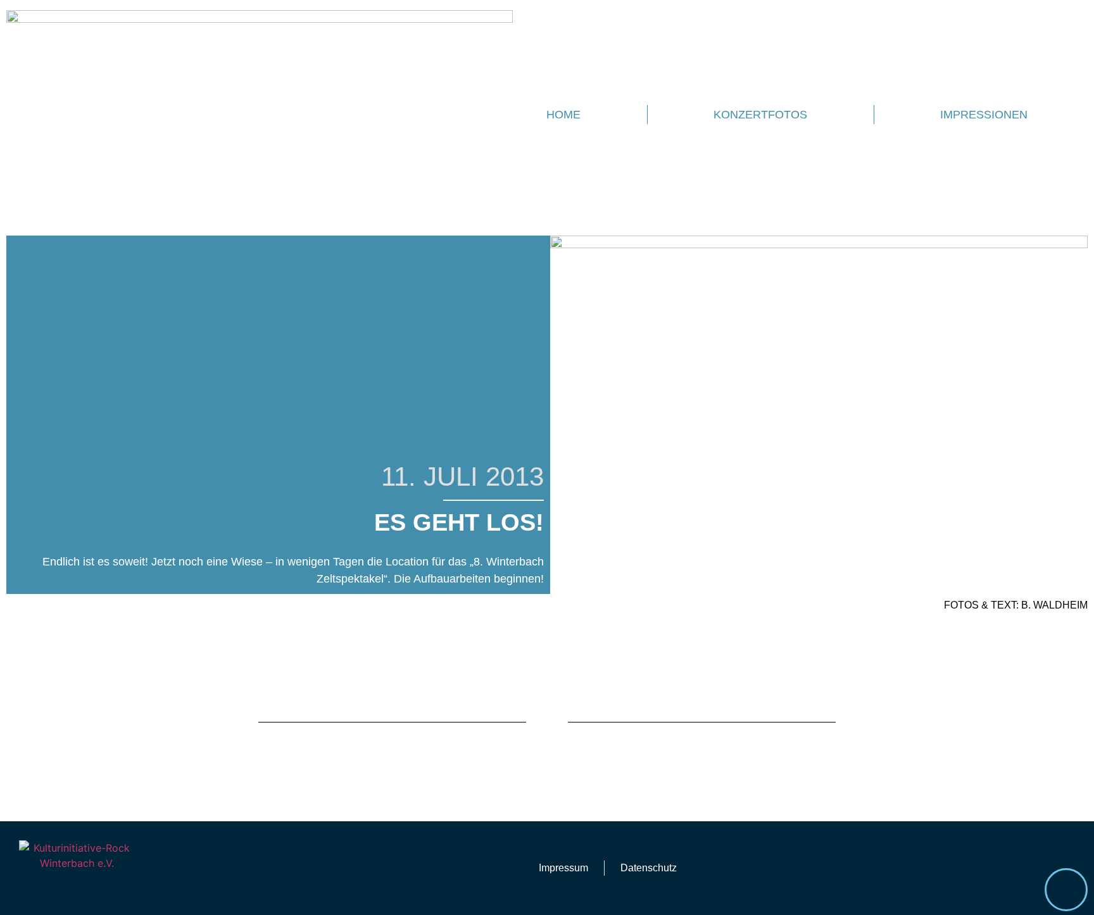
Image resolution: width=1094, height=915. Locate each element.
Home (563, 114)
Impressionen (984, 114)
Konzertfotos (760, 114)
